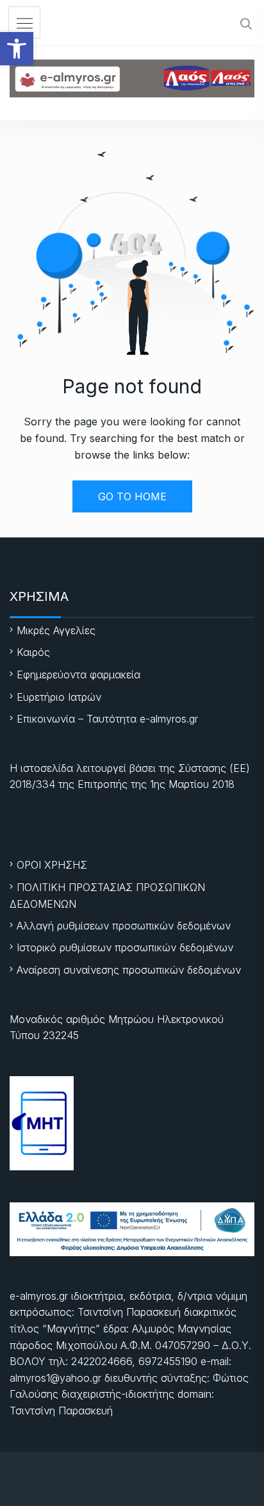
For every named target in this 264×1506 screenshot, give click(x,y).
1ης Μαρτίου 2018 (192, 784)
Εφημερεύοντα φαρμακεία (78, 674)
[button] (16, 48)
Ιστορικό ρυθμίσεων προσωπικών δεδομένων (125, 947)
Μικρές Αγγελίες (56, 630)
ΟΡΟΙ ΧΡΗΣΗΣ (52, 864)
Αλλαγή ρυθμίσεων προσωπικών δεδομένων (124, 925)
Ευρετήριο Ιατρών (59, 697)
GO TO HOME (132, 496)
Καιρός (33, 652)
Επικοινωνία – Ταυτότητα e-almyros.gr (107, 718)
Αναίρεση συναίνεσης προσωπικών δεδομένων (129, 969)
